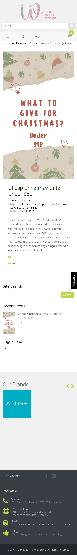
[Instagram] (53, 476)
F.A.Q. (15, 521)
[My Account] (23, 36)
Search (67, 295)
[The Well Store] (38, 11)
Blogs (15, 531)
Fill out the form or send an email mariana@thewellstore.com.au (32, 514)
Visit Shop (38, 394)
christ (20, 204)
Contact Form (21, 509)
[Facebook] (46, 476)
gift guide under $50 (49, 204)
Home (6, 43)
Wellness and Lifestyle (25, 43)
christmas (31, 204)
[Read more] (9, 257)
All (5, 348)
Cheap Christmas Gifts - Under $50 (35, 191)
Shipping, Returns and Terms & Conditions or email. (41, 524)
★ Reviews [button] (74, 280)
